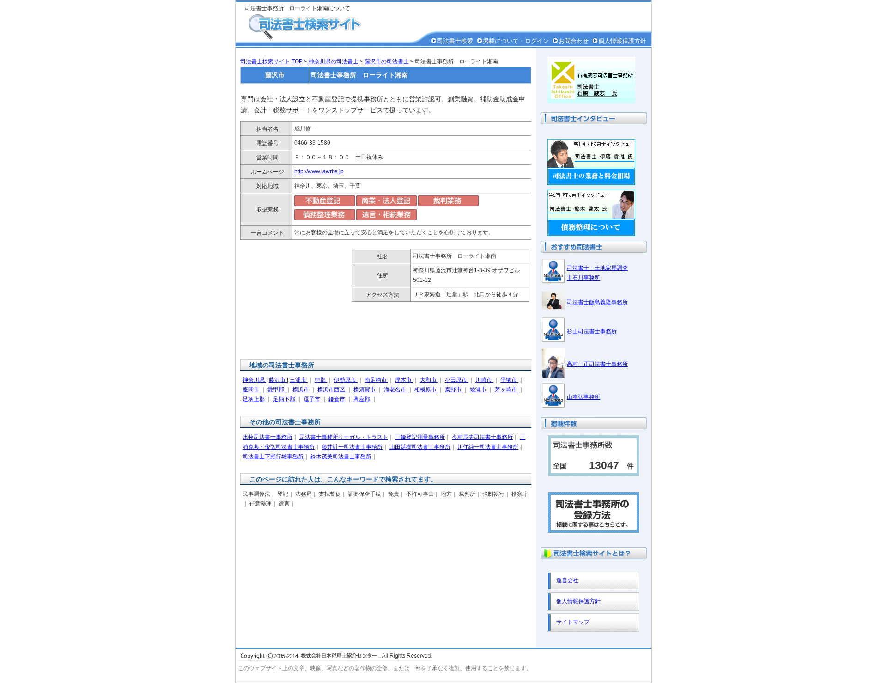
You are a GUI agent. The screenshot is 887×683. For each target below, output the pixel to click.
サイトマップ (572, 622)
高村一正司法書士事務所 (597, 364)
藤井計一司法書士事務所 (352, 447)
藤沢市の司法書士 (387, 61)
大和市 (429, 380)
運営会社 (567, 580)
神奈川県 (254, 380)
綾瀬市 (479, 389)
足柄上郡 (254, 399)
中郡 (321, 380)
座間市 (252, 389)
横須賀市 (365, 389)
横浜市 (301, 389)
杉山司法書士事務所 (592, 331)
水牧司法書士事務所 (267, 437)
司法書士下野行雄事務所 (273, 456)
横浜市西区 (331, 389)
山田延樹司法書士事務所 (419, 447)
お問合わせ (574, 40)
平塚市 (509, 380)
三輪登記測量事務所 (420, 437)
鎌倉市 (337, 399)
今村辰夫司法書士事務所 (482, 437)
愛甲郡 (276, 389)
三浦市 (299, 380)
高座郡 (362, 399)
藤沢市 (278, 380)
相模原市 (426, 389)
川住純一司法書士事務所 (487, 447)
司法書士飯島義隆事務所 (597, 302)
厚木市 (404, 380)
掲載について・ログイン (516, 40)
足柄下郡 (285, 399)
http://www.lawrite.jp (319, 171)
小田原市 (456, 380)
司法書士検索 (455, 40)
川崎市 (484, 380)
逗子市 (313, 399)
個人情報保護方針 (622, 40)
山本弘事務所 (583, 397)
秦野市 (454, 389)
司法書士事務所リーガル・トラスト (343, 437)
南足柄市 (376, 380)
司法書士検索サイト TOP (271, 61)
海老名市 (395, 389)
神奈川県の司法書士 (333, 61)
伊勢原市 (346, 380)
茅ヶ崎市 (506, 389)
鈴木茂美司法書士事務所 (340, 456)
